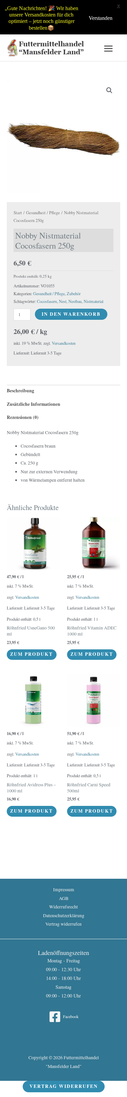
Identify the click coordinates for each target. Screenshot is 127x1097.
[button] (109, 90)
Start (18, 213)
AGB (63, 898)
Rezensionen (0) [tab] (23, 417)
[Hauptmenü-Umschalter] (108, 48)
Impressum (63, 890)
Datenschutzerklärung (63, 915)
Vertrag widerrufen (63, 924)
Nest (62, 301)
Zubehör (74, 293)
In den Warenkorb (71, 314)
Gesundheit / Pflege (43, 213)
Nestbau (75, 301)
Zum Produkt (31, 654)
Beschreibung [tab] (20, 390)
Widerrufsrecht (63, 907)
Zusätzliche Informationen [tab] (33, 404)
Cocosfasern (47, 301)
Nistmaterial (93, 301)
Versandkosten (64, 343)
